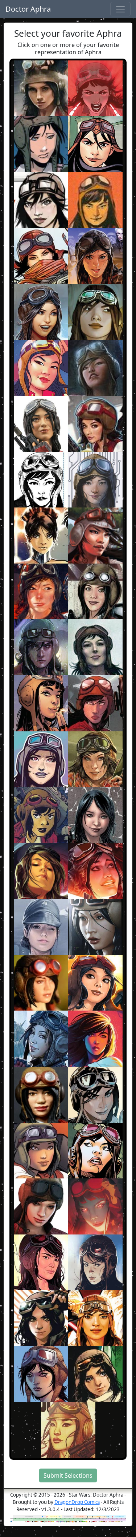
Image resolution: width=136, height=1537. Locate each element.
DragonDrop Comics (77, 1502)
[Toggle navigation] (120, 9)
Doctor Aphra (28, 9)
